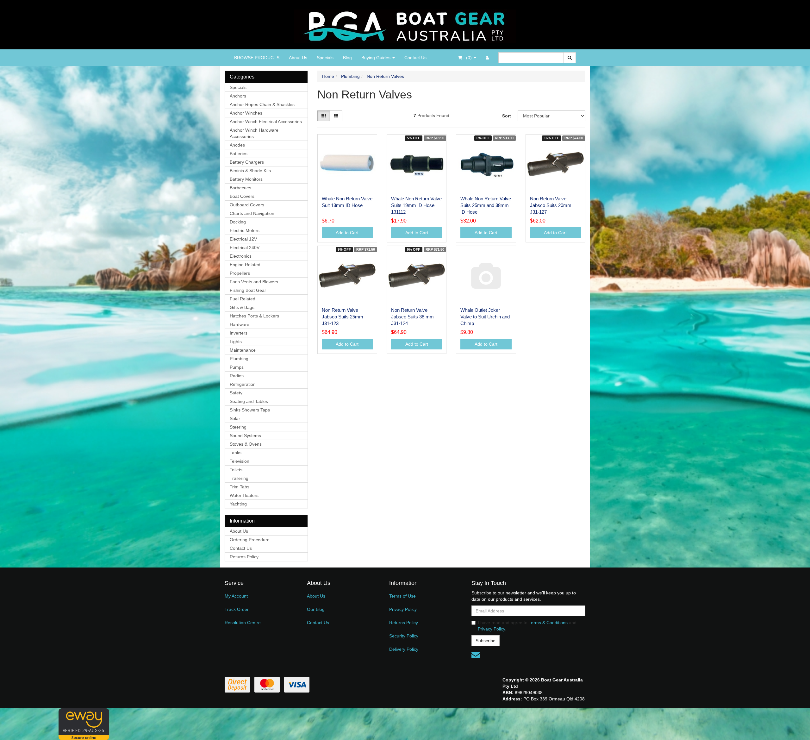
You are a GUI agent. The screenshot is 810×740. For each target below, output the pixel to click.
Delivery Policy (403, 649)
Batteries (238, 153)
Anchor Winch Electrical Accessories (266, 121)
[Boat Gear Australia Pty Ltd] (405, 24)
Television (239, 461)
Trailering (239, 478)
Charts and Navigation (252, 213)
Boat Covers (242, 196)
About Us (298, 57)
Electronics (241, 256)
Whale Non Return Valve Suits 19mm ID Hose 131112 (416, 205)
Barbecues (240, 187)
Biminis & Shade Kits (250, 170)
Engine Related (245, 264)
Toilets (236, 469)
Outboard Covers (247, 204)
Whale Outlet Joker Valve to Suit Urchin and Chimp (485, 316)
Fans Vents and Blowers (254, 281)
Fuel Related (242, 298)
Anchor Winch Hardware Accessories (254, 133)
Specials (325, 57)
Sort (506, 115)
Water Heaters (244, 495)
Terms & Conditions (548, 622)
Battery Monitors (246, 179)
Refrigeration (243, 384)
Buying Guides (376, 57)
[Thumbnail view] (323, 115)
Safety (236, 392)
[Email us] (475, 655)
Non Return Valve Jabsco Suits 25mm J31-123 (342, 316)
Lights (236, 341)
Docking (238, 221)
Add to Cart (347, 232)
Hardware (239, 324)
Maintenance (243, 350)
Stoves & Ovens (246, 444)
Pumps (237, 367)
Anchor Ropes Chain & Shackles (262, 104)
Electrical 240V (244, 247)
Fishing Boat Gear (248, 290)
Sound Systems (245, 435)
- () (467, 57)
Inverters (238, 333)
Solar (235, 418)
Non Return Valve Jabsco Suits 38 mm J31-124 (412, 316)
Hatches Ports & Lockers (254, 315)
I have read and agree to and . (527, 625)
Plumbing (239, 358)
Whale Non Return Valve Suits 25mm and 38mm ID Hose (485, 205)
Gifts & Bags (242, 307)
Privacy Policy (403, 609)
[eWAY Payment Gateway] (84, 723)
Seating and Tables (249, 401)
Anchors (238, 95)
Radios (237, 375)
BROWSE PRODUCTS (256, 57)
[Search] (570, 57)
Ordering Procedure (250, 539)
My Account (236, 596)
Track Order (237, 609)
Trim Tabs (239, 486)
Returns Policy (244, 556)
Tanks (235, 452)
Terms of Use (402, 596)
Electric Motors (244, 230)
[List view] (336, 115)
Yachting (238, 503)
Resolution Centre (243, 622)
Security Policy (403, 635)
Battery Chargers (247, 162)
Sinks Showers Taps (250, 409)
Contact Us (415, 57)
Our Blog (316, 609)
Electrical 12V (243, 238)
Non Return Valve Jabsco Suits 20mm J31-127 (550, 205)
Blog (347, 57)
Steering (238, 427)
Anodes (237, 144)
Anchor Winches (246, 113)
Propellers (240, 273)
